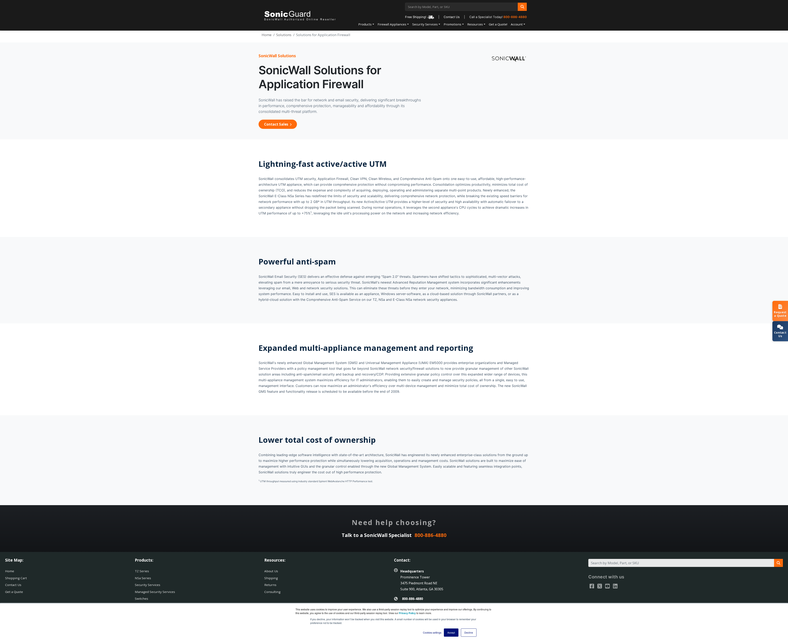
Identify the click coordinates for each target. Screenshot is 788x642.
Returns (270, 585)
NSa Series (143, 578)
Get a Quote (14, 592)
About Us (271, 571)
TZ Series (142, 571)
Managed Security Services (155, 592)
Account (517, 24)
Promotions (452, 24)
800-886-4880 (515, 17)
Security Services (425, 24)
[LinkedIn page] (615, 585)
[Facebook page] (592, 585)
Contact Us (452, 17)
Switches (141, 598)
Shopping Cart (16, 578)
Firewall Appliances (392, 24)
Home (266, 34)
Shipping (271, 578)
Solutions (283, 34)
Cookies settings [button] (432, 632)
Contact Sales (276, 124)
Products (365, 24)
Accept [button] (451, 632)
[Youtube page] (607, 585)
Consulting (272, 592)
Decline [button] (468, 632)
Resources (475, 24)
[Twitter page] (599, 585)
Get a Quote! (498, 24)
